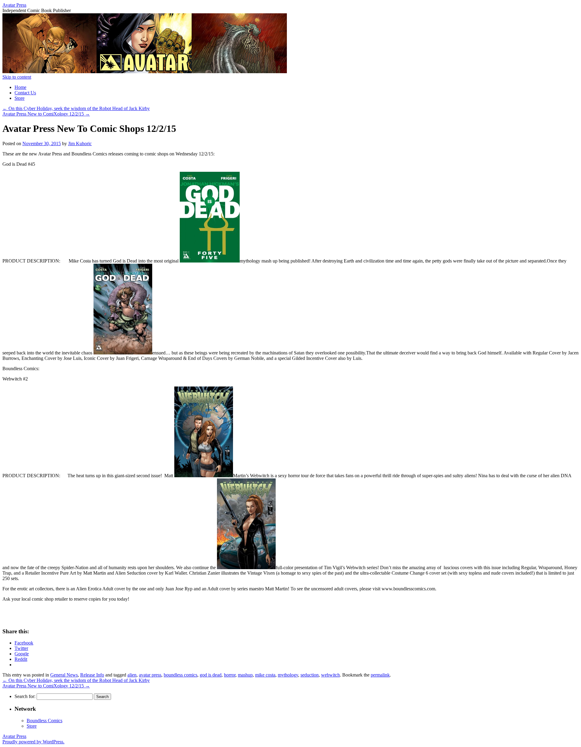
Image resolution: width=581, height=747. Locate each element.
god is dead (211, 674)
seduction (309, 674)
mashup (245, 674)
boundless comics (180, 674)
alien (131, 674)
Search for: (25, 696)
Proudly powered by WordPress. (33, 741)
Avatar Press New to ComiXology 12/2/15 (46, 113)
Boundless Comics (44, 720)
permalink (380, 674)
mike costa (265, 674)
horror (229, 674)
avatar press (150, 674)
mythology (288, 674)
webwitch (330, 674)
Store (20, 98)
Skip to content (16, 77)
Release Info (92, 674)
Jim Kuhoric (80, 143)
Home (20, 87)
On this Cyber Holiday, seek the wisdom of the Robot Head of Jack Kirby (76, 108)
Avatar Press (14, 5)
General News (64, 674)
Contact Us (25, 92)
